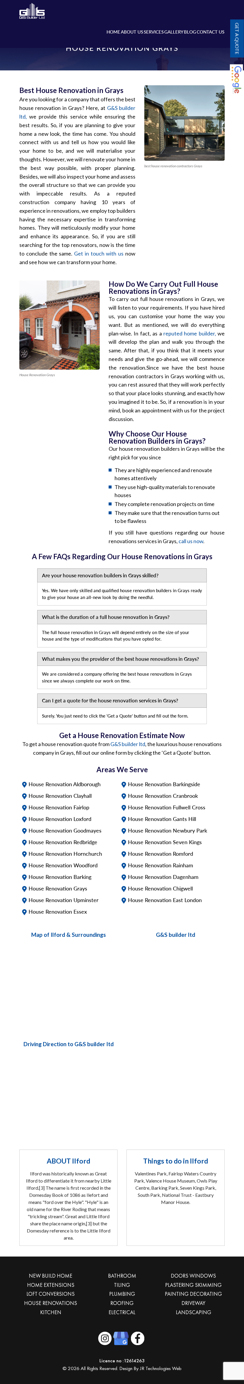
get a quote (237, 38)
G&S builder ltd (127, 744)
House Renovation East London (165, 900)
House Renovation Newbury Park (167, 830)
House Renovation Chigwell (160, 888)
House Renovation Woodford (63, 865)
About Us (132, 31)
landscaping (193, 1312)
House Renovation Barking (60, 877)
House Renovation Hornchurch (65, 853)
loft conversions (50, 1293)
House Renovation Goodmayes (65, 830)
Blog (190, 31)
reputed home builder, (189, 333)
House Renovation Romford (160, 853)
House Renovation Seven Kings (165, 842)
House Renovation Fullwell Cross (166, 807)
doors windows (193, 1275)
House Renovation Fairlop (59, 807)
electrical (122, 1312)
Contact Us (210, 31)
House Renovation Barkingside (164, 784)
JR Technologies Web (161, 1368)
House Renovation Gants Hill (162, 819)
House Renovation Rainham (160, 865)
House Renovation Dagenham (163, 877)
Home (113, 31)
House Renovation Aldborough (65, 784)
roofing (122, 1303)
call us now (191, 541)
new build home (50, 1275)
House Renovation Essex (58, 911)
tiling (122, 1284)
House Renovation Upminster (63, 900)
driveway (193, 1303)
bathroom (122, 1275)
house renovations (50, 1303)
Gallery (173, 31)
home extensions (50, 1284)
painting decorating (193, 1293)
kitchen (50, 1312)
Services (154, 31)
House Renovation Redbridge (63, 842)
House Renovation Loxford (60, 819)
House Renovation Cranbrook (163, 795)
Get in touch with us (98, 253)
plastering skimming (193, 1284)
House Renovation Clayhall (60, 795)
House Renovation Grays (58, 888)
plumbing (122, 1293)
